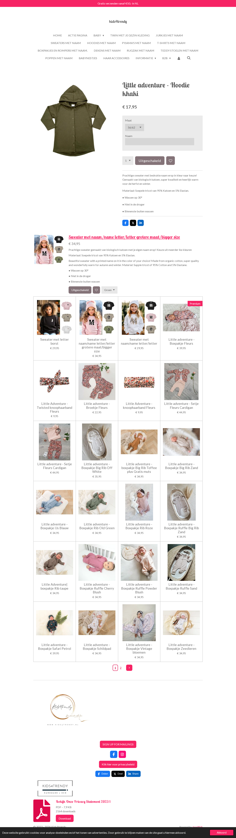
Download (65, 818)
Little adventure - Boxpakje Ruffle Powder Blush (139, 588)
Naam (128, 135)
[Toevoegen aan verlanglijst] (170, 160)
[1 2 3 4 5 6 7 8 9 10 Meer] (127, 160)
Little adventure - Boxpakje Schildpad (97, 646)
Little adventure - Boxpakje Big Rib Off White (96, 468)
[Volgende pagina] (129, 668)
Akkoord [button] (221, 832)
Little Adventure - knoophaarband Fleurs (139, 405)
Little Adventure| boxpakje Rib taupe (54, 586)
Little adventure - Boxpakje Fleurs (181, 341)
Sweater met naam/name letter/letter (139, 341)
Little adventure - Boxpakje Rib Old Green (97, 526)
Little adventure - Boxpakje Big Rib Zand (181, 466)
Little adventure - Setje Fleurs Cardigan (181, 405)
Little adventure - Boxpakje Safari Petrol (54, 646)
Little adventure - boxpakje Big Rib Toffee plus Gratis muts (139, 468)
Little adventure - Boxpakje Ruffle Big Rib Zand (181, 528)
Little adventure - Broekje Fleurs (97, 405)
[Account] (179, 58)
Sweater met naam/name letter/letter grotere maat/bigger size (124, 237)
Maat (128, 120)
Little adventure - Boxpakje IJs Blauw (54, 526)
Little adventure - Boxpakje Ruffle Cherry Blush (97, 588)
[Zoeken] (189, 57)
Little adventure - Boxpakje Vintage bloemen (139, 648)
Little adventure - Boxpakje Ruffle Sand (181, 586)
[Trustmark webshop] (36, 735)
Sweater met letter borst (54, 341)
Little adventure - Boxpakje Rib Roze (139, 526)
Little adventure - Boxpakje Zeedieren (181, 646)
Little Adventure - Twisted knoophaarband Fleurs (54, 407)
